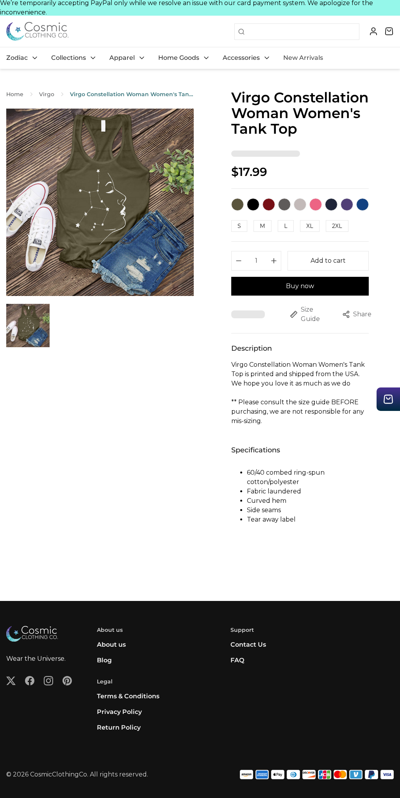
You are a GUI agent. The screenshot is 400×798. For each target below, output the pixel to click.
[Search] (240, 31)
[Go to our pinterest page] (67, 680)
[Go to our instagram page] (48, 680)
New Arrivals (303, 57)
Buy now (300, 286)
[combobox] (302, 31)
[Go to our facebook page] (29, 680)
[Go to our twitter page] (11, 680)
